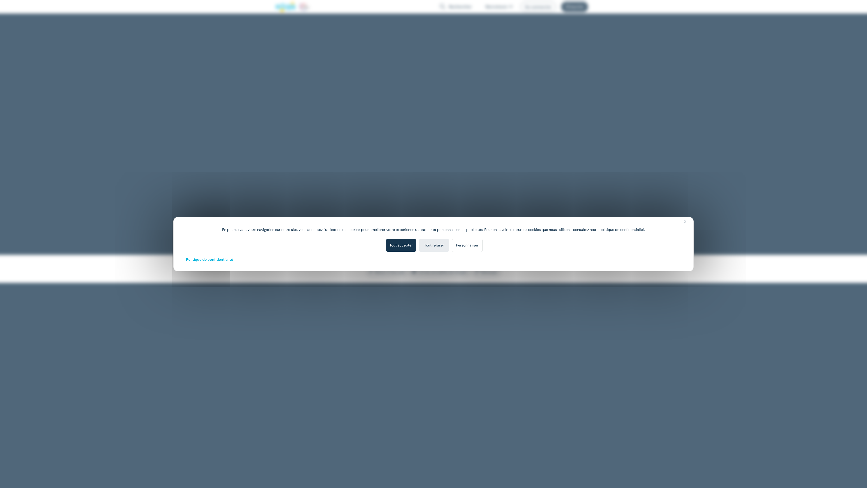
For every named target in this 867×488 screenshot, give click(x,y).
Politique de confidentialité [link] (209, 259)
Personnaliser (467, 245)
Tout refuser (434, 245)
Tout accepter (401, 245)
